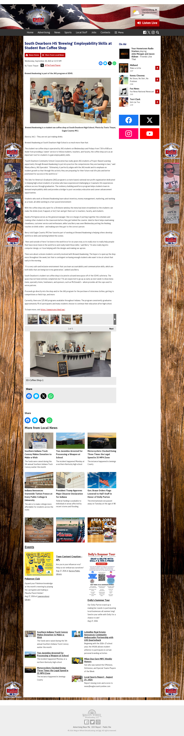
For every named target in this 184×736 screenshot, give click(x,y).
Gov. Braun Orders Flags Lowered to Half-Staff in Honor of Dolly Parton (100, 493)
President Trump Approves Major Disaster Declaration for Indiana (69, 493)
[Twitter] (92, 722)
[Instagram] (153, 32)
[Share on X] (110, 63)
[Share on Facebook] (101, 63)
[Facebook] (144, 32)
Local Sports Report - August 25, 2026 (98, 678)
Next (110, 329)
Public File (107, 727)
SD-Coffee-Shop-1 (32, 319)
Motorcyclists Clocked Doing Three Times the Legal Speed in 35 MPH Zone (102, 454)
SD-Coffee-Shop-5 (77, 319)
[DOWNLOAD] (157, 68)
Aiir (100, 731)
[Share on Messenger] (105, 63)
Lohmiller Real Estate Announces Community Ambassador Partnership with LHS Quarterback (98, 636)
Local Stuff (81, 32)
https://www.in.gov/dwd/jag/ (53, 310)
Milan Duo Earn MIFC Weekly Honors (98, 660)
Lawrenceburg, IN (149, 10)
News (57, 32)
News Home (34, 55)
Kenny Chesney (137, 75)
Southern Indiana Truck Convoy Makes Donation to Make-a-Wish (38, 454)
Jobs (93, 32)
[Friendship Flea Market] (39, 530)
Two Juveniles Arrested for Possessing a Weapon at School (69, 454)
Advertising (44, 32)
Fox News (134, 88)
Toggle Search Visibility (157, 32)
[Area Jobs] (102, 530)
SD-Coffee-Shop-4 (66, 319)
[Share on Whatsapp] (114, 63)
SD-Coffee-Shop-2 (44, 319)
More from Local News (54, 55)
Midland (134, 65)
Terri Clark (135, 99)
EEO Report (96, 727)
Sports (68, 32)
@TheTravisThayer (53, 65)
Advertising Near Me (81, 727)
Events (29, 547)
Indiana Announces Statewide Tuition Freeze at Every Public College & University (38, 495)
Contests (105, 32)
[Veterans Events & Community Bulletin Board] (70, 530)
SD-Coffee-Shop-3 (55, 319)
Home (30, 32)
